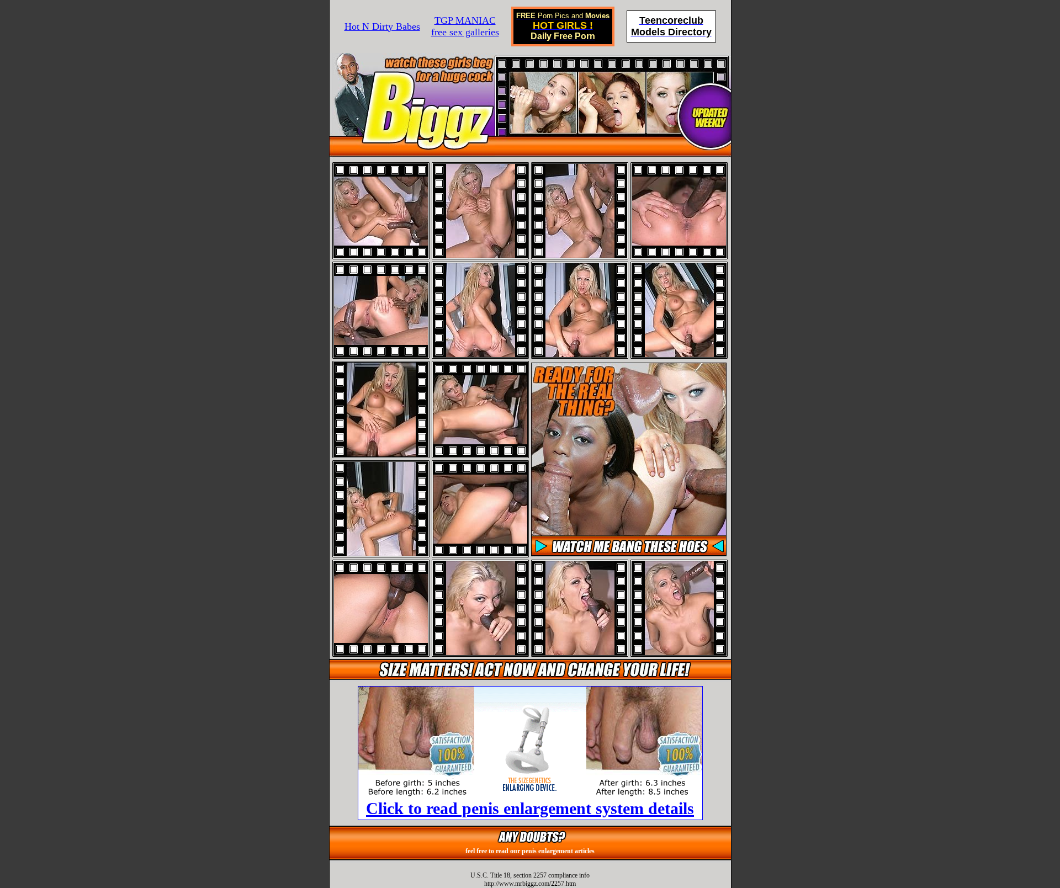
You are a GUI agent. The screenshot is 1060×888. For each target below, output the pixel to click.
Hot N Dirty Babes (382, 26)
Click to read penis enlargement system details (530, 808)
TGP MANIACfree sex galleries (465, 26)
